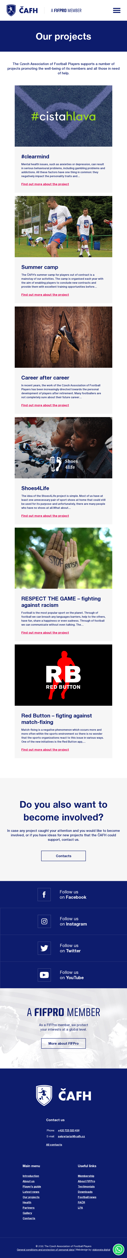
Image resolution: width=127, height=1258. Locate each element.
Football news (87, 1197)
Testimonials (86, 1186)
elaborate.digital (101, 1249)
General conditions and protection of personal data (45, 1249)
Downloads (85, 1191)
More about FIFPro (63, 1043)
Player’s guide (32, 1186)
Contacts (63, 856)
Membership (86, 1175)
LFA (80, 1207)
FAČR (81, 1202)
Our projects (31, 1197)
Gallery (27, 1212)
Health (27, 1202)
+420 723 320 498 (68, 1130)
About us (29, 1181)
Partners (29, 1207)
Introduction (31, 1175)
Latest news (31, 1191)
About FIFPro (86, 1181)
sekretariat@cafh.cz (71, 1136)
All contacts (54, 1144)
